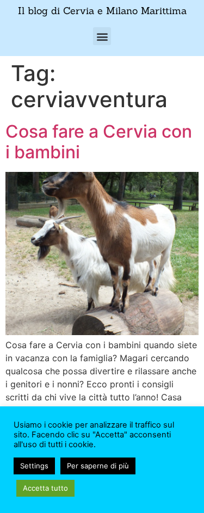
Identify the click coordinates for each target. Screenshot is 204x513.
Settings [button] (34, 465)
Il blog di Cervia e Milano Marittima (102, 10)
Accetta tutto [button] (45, 488)
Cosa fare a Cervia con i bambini (98, 142)
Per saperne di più (98, 465)
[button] (102, 36)
